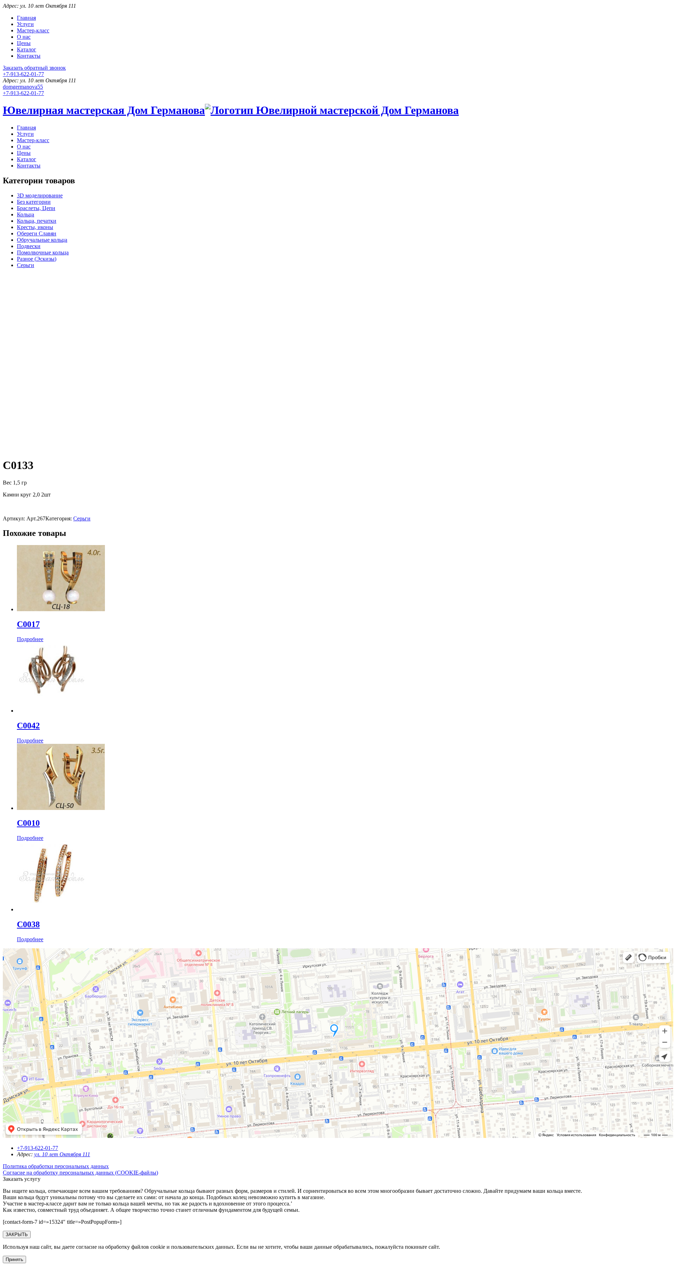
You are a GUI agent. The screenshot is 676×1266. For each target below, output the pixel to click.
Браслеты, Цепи (36, 208)
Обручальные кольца (42, 240)
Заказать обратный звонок (34, 68)
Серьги (25, 265)
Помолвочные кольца (43, 252)
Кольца (25, 214)
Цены (24, 43)
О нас (24, 37)
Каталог (26, 49)
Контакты (28, 56)
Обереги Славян (36, 233)
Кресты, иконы (35, 227)
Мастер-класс (33, 30)
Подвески (28, 246)
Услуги (25, 24)
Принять (14, 1259)
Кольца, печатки (36, 221)
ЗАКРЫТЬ (17, 1234)
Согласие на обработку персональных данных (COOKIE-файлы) (80, 1173)
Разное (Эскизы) (36, 259)
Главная (26, 18)
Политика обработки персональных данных (56, 1166)
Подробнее (30, 639)
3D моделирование (40, 195)
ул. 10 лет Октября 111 (62, 1154)
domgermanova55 (23, 87)
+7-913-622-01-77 (23, 74)
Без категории (34, 202)
